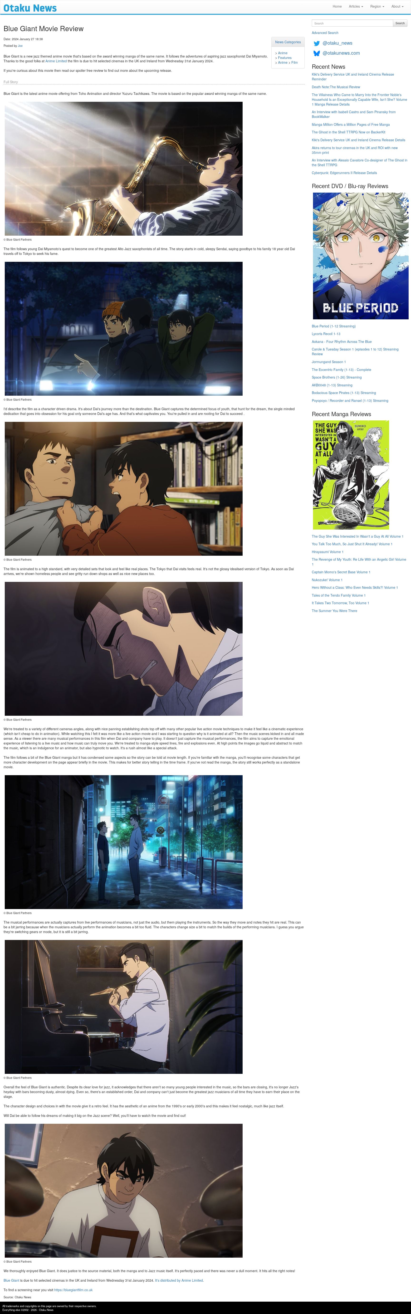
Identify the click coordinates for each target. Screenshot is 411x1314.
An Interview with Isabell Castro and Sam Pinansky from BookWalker (354, 114)
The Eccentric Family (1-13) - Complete (341, 369)
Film (294, 62)
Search (400, 23)
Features (285, 57)
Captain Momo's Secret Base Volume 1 (341, 571)
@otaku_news (337, 42)
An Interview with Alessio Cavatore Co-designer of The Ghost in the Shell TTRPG (359, 162)
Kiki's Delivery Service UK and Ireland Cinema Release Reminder (353, 76)
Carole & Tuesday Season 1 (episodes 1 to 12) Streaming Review (355, 351)
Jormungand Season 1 (329, 361)
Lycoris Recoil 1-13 (326, 333)
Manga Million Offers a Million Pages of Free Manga (351, 124)
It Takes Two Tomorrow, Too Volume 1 (340, 602)
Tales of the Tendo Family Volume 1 (339, 595)
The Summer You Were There (334, 610)
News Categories (288, 41)
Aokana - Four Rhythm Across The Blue (342, 341)
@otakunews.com (341, 52)
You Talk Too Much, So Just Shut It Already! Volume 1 (352, 543)
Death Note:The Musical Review (336, 86)
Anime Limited (56, 60)
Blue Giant (11, 1280)
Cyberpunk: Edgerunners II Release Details (344, 172)
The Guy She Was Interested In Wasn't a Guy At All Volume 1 (358, 536)
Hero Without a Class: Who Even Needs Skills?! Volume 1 (355, 587)
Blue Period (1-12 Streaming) (334, 326)
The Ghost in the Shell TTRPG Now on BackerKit (348, 132)
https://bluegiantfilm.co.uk (73, 1289)
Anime (283, 52)
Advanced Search (325, 32)
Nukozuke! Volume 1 (327, 579)
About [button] (396, 6)
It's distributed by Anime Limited (179, 1280)
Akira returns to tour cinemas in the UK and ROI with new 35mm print (355, 150)
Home (337, 6)
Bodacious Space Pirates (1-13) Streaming (344, 392)
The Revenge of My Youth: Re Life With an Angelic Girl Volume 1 (359, 561)
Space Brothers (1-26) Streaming (337, 377)
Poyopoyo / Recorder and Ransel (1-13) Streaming (350, 400)
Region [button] (376, 6)
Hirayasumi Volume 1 (328, 551)
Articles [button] (355, 6)
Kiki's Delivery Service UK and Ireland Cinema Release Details (358, 139)
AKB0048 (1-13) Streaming (332, 385)
